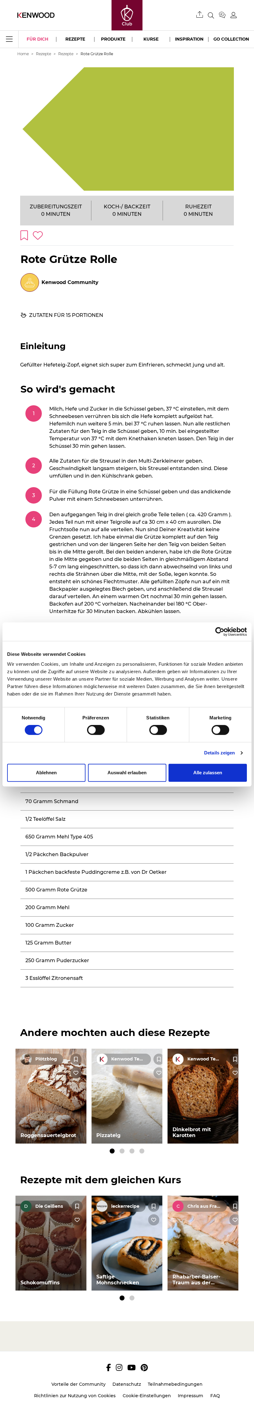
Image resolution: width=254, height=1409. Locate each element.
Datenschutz (126, 1384)
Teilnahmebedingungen (175, 1384)
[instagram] (119, 1367)
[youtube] (131, 1367)
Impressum (190, 1395)
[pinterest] (144, 1367)
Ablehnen (46, 772)
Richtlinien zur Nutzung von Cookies (75, 1395)
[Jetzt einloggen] (233, 15)
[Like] (75, 1072)
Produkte (113, 39)
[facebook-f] (108, 1367)
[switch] (96, 730)
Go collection (231, 39)
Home (23, 53)
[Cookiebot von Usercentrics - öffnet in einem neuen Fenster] (220, 631)
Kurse (151, 39)
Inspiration (189, 39)
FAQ (215, 1395)
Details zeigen (219, 752)
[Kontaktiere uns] (224, 15)
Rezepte (75, 39)
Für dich (37, 39)
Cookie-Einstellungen (147, 1395)
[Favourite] (75, 1059)
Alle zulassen (207, 772)
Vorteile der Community (78, 1384)
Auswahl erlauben (127, 772)
